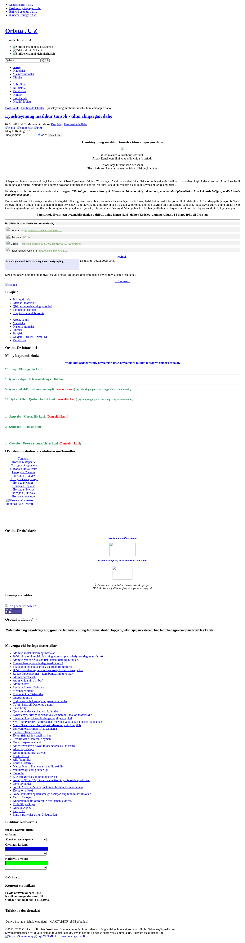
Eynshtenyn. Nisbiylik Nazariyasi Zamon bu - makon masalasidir (52, 714)
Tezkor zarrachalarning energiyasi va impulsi (40, 701)
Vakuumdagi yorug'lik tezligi (30, 769)
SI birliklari (19, 84)
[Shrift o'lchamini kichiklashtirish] (34, 53)
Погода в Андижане (24, 465)
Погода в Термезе (23, 486)
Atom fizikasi (21, 684)
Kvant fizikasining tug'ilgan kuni (32, 735)
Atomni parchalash (24, 677)
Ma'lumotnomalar (23, 74)
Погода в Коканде (23, 496)
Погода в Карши (23, 482)
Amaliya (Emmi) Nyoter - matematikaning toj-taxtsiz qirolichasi (51, 780)
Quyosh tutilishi (22, 697)
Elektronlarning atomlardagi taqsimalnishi (38, 663)
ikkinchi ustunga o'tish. (23, 15)
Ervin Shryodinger (24, 804)
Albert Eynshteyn (23, 749)
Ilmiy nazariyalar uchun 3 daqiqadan (35, 814)
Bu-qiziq (56, 124)
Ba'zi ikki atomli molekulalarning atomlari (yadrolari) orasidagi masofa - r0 (58, 656)
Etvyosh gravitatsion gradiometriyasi (35, 776)
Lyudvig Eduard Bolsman (28, 687)
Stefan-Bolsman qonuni (27, 732)
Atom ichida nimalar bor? (28, 680)
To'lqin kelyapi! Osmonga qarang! (33, 704)
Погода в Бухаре (23, 489)
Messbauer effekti (23, 690)
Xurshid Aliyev (22, 807)
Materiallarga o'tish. (21, 4)
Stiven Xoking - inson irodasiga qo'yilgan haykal (42, 718)
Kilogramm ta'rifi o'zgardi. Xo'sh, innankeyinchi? (42, 800)
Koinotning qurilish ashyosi (29, 752)
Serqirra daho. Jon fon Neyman (32, 739)
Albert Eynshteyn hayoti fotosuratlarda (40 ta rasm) (44, 745)
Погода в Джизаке (24, 493)
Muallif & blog (22, 101)
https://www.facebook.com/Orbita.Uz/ (43, 230)
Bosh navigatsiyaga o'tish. (25, 8)
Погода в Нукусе (24, 475)
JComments (122, 281)
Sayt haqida (20, 98)
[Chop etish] (25, 127)
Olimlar (17, 77)
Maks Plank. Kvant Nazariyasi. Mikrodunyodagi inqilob (47, 725)
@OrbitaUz (27, 237)
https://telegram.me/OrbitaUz (52, 250)
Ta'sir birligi (20, 708)
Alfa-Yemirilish (22, 759)
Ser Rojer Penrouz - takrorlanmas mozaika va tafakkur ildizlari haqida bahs (58, 721)
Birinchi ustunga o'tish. (23, 11)
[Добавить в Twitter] (10, 266)
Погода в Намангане (23, 468)
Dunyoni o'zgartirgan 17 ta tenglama (35, 728)
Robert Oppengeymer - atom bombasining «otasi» (43, 673)
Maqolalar (19, 70)
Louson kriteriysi (23, 763)
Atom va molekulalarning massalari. (34, 653)
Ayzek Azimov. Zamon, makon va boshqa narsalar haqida (48, 787)
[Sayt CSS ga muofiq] (19, 936)
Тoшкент (23, 458)
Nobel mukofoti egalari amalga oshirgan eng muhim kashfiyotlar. (52, 794)
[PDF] (38, 127)
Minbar (17, 94)
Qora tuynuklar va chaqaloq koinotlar (35, 711)
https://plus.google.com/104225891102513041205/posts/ (51, 244)
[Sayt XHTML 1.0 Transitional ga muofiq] (60, 936)
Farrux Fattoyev (22, 797)
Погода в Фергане (24, 462)
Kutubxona (19, 91)
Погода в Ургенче (23, 472)
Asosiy (17, 67)
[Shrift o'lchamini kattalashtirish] (33, 47)
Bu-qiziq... (19, 87)
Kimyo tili (19, 811)
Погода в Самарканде (24, 479)
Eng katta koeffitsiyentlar (28, 694)
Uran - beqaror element (27, 742)
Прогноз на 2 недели (19, 503)
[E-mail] (10, 127)
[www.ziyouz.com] (122, 548)
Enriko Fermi (21, 756)
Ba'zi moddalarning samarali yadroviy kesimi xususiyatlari (48, 670)
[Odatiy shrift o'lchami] (27, 50)
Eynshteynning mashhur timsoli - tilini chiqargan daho (58, 116)
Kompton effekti (23, 790)
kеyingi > (122, 256)
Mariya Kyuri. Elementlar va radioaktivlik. (38, 766)
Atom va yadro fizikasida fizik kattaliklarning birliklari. (46, 659)
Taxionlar (18, 773)
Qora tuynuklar (22, 783)
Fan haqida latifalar (32, 108)
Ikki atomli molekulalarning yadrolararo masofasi (42, 666)
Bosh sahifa (12, 108)
